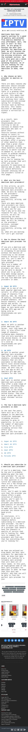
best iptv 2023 (5, 588)
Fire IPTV (8, 447)
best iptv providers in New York (10, 590)
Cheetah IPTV (13, 617)
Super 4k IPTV (10, 441)
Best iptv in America (21, 588)
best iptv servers (20, 590)
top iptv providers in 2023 (18, 591)
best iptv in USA (13, 588)
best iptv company (7, 591)
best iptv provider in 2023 (20, 586)
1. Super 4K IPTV (9, 286)
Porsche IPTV (10, 456)
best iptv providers (9, 586)
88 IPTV (7, 453)
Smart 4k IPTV (10, 444)
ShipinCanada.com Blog (15, 14)
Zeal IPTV (8, 450)
